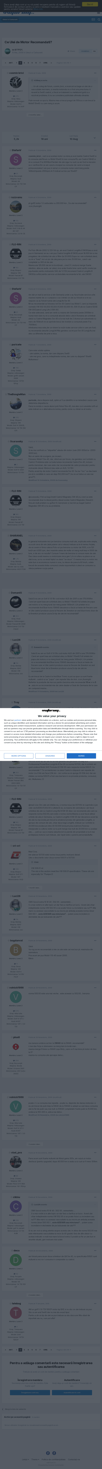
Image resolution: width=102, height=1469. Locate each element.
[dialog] (51, 734)
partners (17, 720)
